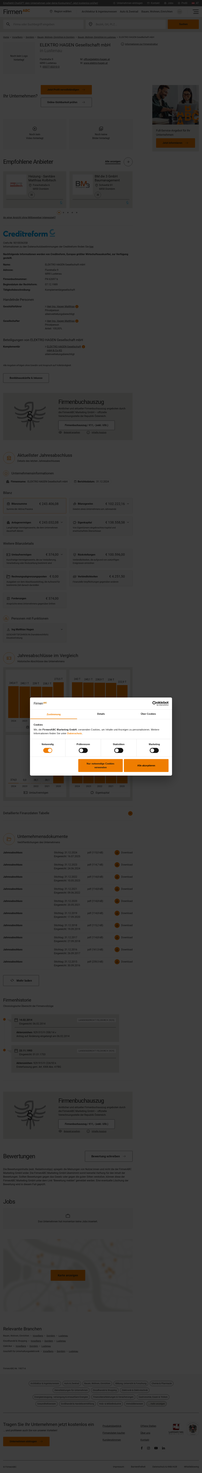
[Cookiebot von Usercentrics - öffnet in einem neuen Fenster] (155, 703)
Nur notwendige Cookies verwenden (100, 765)
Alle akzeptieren (146, 765)
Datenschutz (74, 733)
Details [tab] (101, 713)
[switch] (83, 750)
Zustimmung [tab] (54, 714)
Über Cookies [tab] (148, 713)
